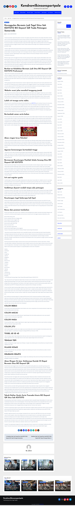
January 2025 (60, 136)
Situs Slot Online (61, 218)
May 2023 (60, 177)
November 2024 (61, 142)
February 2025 (61, 133)
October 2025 (60, 110)
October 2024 (60, 145)
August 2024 (60, 151)
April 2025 (60, 127)
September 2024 (61, 148)
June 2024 (60, 156)
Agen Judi (16, 12)
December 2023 (61, 174)
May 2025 (60, 125)
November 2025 (61, 107)
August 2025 (60, 116)
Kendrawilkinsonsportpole (41, 5)
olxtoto (59, 237)
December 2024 (61, 139)
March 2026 (60, 95)
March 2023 (60, 183)
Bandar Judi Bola (61, 197)
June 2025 (60, 122)
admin (9, 33)
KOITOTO (34, 103)
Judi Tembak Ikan (61, 209)
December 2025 (61, 104)
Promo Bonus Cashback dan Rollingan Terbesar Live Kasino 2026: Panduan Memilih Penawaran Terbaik (28, 487)
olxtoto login (60, 233)
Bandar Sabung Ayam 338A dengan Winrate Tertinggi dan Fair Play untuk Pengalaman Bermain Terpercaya (45, 487)
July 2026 (60, 84)
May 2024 (60, 159)
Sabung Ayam (58, 12)
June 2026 (60, 87)
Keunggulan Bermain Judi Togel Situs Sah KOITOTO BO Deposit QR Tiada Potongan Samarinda (25, 28)
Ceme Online (37, 12)
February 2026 (61, 98)
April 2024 (60, 162)
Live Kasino (50, 12)
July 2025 (60, 119)
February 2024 (61, 168)
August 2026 (60, 81)
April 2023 (60, 180)
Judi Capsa (44, 12)
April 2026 (60, 93)
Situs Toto (60, 223)
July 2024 (60, 154)
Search (59, 22)
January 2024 (61, 171)
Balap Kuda (22, 12)
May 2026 (60, 90)
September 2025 (61, 113)
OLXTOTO (42, 504)
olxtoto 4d (60, 228)
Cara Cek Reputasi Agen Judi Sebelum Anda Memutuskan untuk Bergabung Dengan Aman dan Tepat (28, 465)
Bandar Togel (30, 12)
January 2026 (61, 101)
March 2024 (60, 165)
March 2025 (60, 130)
